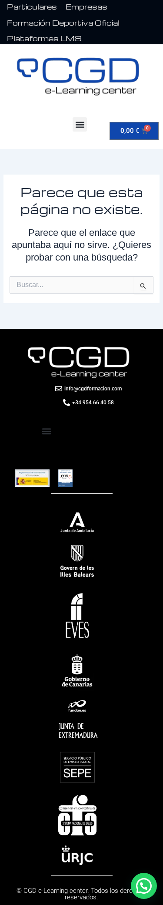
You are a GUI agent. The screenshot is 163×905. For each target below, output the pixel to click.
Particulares (32, 6)
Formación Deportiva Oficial (63, 22)
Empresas (86, 6)
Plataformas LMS (44, 38)
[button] (80, 124)
